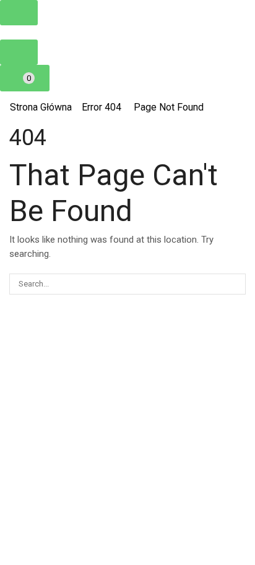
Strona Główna (41, 107)
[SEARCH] (235, 284)
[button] (19, 12)
